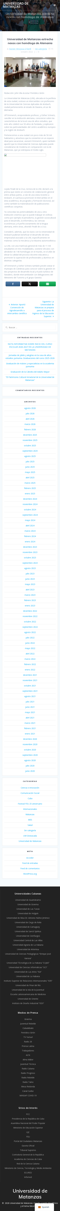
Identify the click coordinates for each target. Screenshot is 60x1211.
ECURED (28, 1172)
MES (30, 819)
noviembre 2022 (30, 616)
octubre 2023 (30, 557)
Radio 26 (28, 1041)
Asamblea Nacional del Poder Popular (28, 1123)
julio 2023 (30, 573)
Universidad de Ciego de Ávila (28, 922)
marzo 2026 (30, 424)
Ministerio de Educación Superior (28, 1127)
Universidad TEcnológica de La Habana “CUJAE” (28, 962)
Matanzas (30, 814)
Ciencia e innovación (30, 787)
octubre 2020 (30, 749)
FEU (28, 1136)
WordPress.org (30, 873)
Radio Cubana (28, 1068)
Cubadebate (28, 1028)
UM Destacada (30, 835)
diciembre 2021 (30, 675)
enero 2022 (30, 669)
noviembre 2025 (30, 440)
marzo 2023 (30, 595)
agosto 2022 (30, 632)
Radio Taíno (28, 1082)
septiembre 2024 (30, 515)
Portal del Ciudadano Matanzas (28, 1141)
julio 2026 (30, 413)
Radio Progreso (28, 1073)
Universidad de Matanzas (15, 5)
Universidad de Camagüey (28, 927)
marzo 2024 (30, 531)
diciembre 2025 (30, 434)
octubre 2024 (30, 509)
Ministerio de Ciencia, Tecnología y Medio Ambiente (28, 1168)
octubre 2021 (30, 685)
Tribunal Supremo (28, 1150)
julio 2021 (30, 701)
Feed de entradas (30, 863)
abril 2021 (30, 717)
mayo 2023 (30, 584)
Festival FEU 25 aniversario (30, 803)
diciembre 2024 (30, 499)
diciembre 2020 (30, 739)
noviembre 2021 (30, 680)
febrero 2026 (30, 429)
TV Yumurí (28, 1037)
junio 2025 (30, 466)
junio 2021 (30, 707)
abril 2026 (30, 418)
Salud (30, 825)
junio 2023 (30, 579)
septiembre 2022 (30, 627)
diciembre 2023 (30, 547)
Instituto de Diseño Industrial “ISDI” (28, 1003)
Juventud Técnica (28, 1064)
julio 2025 (30, 461)
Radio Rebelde (27, 1077)
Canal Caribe (28, 1091)
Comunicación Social (30, 793)
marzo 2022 (30, 659)
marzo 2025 (30, 483)
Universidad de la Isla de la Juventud (28, 989)
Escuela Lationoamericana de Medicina (28, 994)
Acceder (30, 857)
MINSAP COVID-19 (28, 1095)
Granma (28, 1019)
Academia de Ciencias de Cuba (28, 1159)
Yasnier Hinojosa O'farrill (20, 48)
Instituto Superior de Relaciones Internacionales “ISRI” (28, 980)
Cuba (30, 798)
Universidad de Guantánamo (28, 900)
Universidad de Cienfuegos (28, 936)
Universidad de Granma (28, 904)
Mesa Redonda (28, 1086)
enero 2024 (30, 541)
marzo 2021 (30, 723)
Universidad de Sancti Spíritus (28, 931)
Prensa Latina (28, 1046)
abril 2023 (30, 589)
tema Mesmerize (31, 1206)
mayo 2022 (30, 648)
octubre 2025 (30, 445)
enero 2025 (30, 493)
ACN (28, 1055)
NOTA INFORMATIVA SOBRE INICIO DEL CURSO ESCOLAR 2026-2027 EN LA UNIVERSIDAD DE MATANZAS (30, 347)
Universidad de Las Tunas (28, 909)
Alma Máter (28, 1059)
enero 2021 (30, 733)
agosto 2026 (30, 408)
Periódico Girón (28, 1032)
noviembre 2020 (30, 744)
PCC (28, 1114)
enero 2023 (30, 605)
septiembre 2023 (30, 563)
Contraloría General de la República (28, 1154)
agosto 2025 (30, 456)
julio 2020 (30, 765)
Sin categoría (41, 48)
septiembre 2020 (30, 755)
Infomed (28, 1177)
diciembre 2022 (30, 611)
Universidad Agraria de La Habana (28, 944)
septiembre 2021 (30, 691)
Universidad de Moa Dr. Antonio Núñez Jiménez (28, 918)
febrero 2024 (30, 536)
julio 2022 (30, 637)
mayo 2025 (30, 472)
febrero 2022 (30, 664)
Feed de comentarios (30, 868)
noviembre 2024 (30, 504)
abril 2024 (30, 525)
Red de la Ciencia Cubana (28, 1163)
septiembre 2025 (30, 450)
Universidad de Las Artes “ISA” (28, 971)
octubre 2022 (30, 621)
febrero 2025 (30, 488)
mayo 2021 (30, 712)
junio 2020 (30, 771)
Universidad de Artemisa (28, 949)
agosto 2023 (30, 568)
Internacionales (30, 809)
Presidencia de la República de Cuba (28, 1118)
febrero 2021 (30, 728)
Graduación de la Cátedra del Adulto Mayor (30, 371)
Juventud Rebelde (28, 1023)
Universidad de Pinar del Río (28, 985)
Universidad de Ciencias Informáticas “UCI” (28, 967)
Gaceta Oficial (28, 1145)
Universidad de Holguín (28, 913)
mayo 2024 (30, 520)
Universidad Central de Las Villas (28, 940)
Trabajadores (28, 1050)
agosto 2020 (30, 760)
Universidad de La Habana (28, 976)
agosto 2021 (30, 696)
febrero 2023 (30, 600)
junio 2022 (30, 643)
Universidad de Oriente (28, 998)
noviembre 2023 (30, 552)
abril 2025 (30, 477)
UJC (28, 1132)
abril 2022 (30, 653)
